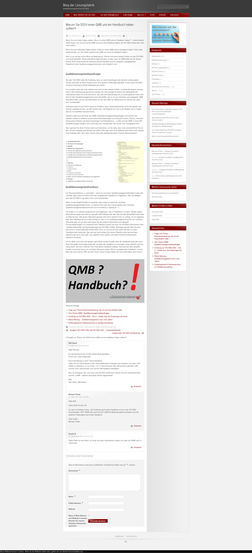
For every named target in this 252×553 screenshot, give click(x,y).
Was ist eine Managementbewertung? (165, 136)
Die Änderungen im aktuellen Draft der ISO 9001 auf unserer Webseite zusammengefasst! (167, 111)
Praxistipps (156, 79)
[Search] (187, 7)
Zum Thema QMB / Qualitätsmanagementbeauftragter (88, 313)
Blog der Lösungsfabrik (78, 5)
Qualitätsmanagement (108, 327)
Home (67, 15)
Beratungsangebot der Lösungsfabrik (165, 193)
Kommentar (74, 470)
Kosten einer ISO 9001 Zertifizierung (126, 333)
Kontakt (162, 15)
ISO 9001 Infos (157, 197)
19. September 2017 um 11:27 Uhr (81, 436)
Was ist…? (141, 15)
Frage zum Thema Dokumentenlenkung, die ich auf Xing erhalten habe (95, 310)
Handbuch (73, 327)
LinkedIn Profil (157, 216)
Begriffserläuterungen (159, 60)
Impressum (119, 536)
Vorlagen (174, 15)
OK (85, 551)
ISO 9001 (80, 327)
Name (72, 496)
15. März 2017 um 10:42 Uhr (79, 346)
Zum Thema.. (128, 15)
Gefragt (154, 64)
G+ (126, 542)
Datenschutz (132, 536)
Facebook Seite (157, 212)
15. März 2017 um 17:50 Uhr (79, 397)
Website (72, 509)
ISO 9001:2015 (115, 36)
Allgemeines (105, 36)
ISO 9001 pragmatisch (109, 15)
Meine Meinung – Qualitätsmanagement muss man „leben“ (90, 320)
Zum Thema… (157, 94)
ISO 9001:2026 (157, 75)
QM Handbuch (90, 327)
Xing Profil (155, 219)
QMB (97, 327)
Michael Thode (74, 394)
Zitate (152, 15)
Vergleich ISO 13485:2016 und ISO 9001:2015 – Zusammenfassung (95, 330)
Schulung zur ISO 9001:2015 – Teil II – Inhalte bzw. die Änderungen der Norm (97, 316)
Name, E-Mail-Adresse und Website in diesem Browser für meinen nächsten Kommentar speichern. (78, 521)
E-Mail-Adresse (76, 503)
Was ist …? (156, 91)
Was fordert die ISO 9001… (85, 15)
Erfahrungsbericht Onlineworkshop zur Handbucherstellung (90, 323)
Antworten (137, 386)
